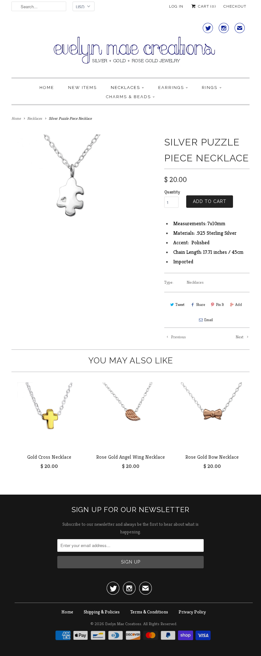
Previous (178, 337)
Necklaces (125, 87)
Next (240, 337)
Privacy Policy (192, 612)
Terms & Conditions (149, 612)
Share (200, 304)
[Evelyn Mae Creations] (130, 46)
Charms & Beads (128, 96)
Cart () (206, 6)
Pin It (220, 304)
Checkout (234, 6)
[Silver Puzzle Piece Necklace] (68, 191)
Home (46, 87)
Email (208, 319)
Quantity (172, 192)
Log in (176, 6)
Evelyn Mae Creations (123, 623)
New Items (82, 87)
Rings (209, 87)
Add (238, 304)
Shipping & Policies (102, 612)
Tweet (180, 304)
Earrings (171, 87)
